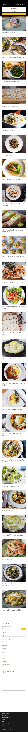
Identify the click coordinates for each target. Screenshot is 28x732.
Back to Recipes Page (6, 664)
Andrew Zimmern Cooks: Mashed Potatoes (14, 350)
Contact (3, 720)
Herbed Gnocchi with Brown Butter (14, 97)
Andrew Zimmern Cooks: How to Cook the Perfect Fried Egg (14, 375)
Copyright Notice (5, 724)
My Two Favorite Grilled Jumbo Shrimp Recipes (14, 273)
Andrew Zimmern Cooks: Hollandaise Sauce (14, 400)
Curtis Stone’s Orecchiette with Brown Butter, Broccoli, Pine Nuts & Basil (14, 576)
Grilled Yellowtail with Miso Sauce (14, 23)
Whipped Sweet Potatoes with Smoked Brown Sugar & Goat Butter (14, 196)
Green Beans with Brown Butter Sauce (14, 72)
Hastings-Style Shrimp (14, 550)
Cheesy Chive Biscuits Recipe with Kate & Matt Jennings (14, 248)
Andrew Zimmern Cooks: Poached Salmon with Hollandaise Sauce (14, 222)
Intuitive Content (5, 714)
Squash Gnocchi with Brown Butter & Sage (14, 601)
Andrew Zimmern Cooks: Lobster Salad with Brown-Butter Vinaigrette (14, 298)
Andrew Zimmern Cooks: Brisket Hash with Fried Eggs (14, 426)
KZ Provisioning (5, 716)
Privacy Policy (5, 726)
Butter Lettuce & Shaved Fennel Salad (14, 477)
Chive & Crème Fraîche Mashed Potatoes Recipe (14, 526)
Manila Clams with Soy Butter (14, 501)
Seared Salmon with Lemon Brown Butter (14, 170)
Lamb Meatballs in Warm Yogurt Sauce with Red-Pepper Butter (14, 452)
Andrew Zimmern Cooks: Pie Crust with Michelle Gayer (14, 324)
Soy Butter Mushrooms (14, 146)
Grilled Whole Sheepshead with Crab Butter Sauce (14, 48)
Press (3, 722)
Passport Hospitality (6, 718)
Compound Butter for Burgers (14, 121)
